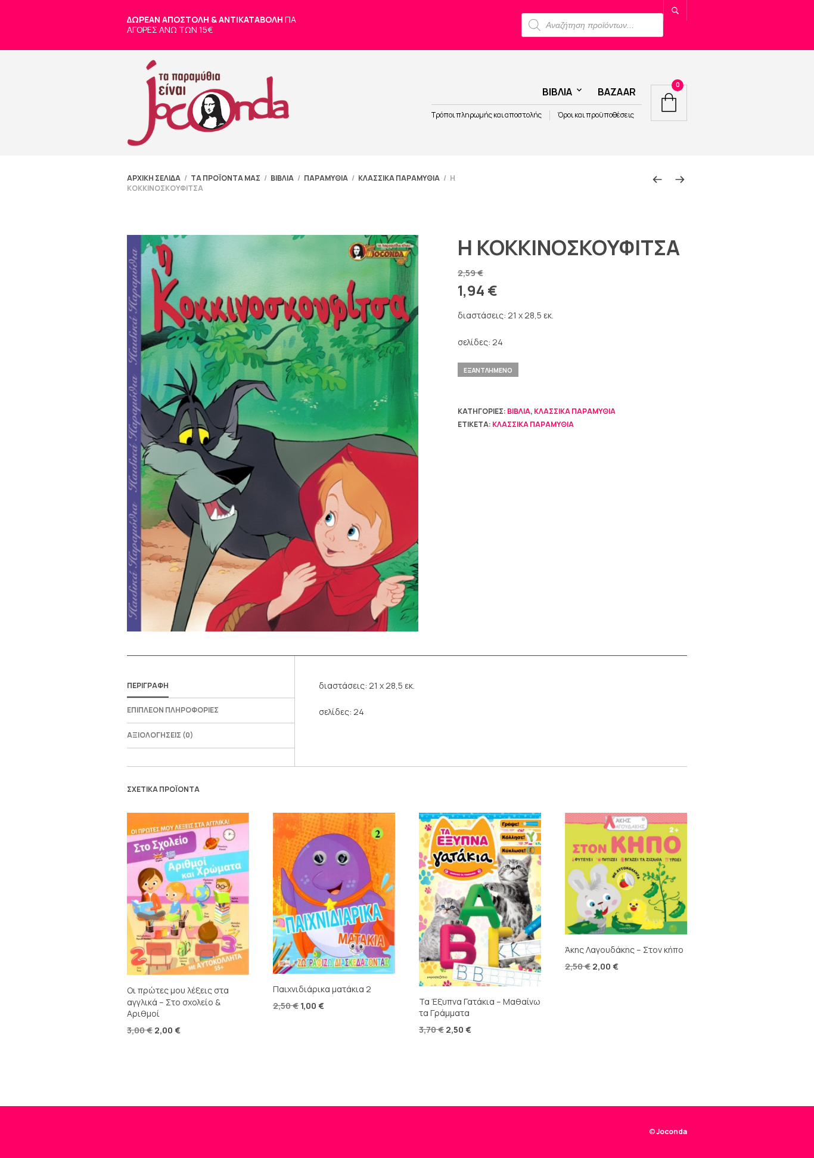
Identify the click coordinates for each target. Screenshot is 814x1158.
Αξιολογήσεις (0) (160, 735)
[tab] (210, 686)
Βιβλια (557, 91)
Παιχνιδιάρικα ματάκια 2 (322, 989)
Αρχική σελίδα (154, 178)
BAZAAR (617, 91)
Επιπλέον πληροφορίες (173, 710)
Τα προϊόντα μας (225, 178)
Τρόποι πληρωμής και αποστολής (486, 115)
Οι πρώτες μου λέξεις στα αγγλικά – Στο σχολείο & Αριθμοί (178, 1001)
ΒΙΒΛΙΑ (282, 178)
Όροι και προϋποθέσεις (596, 115)
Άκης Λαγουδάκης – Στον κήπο (624, 949)
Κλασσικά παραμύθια (399, 178)
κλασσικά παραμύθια (533, 424)
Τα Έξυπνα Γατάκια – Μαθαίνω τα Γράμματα (479, 1007)
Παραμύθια (326, 178)
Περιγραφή (148, 685)
